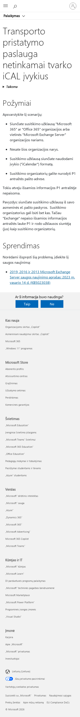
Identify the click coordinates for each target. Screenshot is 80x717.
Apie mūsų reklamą (33, 702)
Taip (27, 304)
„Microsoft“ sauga (14, 503)
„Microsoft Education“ (17, 425)
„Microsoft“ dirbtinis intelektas (21, 496)
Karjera (9, 637)
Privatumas (40, 695)
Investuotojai (12, 658)
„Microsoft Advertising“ (17, 531)
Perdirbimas (11, 397)
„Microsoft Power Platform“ (19, 602)
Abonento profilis (14, 369)
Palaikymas (12, 15)
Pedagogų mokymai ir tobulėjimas (23, 461)
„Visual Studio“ (13, 616)
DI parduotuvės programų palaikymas (25, 580)
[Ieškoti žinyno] (15, 5)
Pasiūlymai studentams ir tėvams (23, 468)
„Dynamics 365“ (13, 517)
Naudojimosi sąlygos (60, 695)
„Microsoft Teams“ (15, 546)
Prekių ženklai (12, 702)
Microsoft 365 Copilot (17, 538)
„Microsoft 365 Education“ (19, 446)
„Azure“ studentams (16, 475)
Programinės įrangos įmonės (20, 609)
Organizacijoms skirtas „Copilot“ (22, 327)
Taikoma (11, 86)
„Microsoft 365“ (13, 524)
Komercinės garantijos (17, 404)
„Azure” (9, 510)
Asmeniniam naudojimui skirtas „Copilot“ (27, 334)
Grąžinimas (11, 383)
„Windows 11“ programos (18, 348)
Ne (52, 304)
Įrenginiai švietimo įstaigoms (20, 432)
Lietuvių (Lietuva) (21, 671)
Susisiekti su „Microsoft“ (18, 695)
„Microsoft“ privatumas (17, 651)
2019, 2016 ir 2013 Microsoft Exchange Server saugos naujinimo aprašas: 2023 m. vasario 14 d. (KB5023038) (42, 277)
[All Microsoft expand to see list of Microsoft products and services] (5, 6)
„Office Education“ (15, 454)
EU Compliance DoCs (58, 702)
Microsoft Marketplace (17, 595)
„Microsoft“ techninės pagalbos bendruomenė (29, 588)
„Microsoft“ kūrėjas (15, 566)
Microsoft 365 (12, 341)
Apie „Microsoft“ (14, 644)
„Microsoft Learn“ (14, 573)
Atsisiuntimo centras (16, 376)
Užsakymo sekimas (15, 390)
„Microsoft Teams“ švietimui (20, 439)
